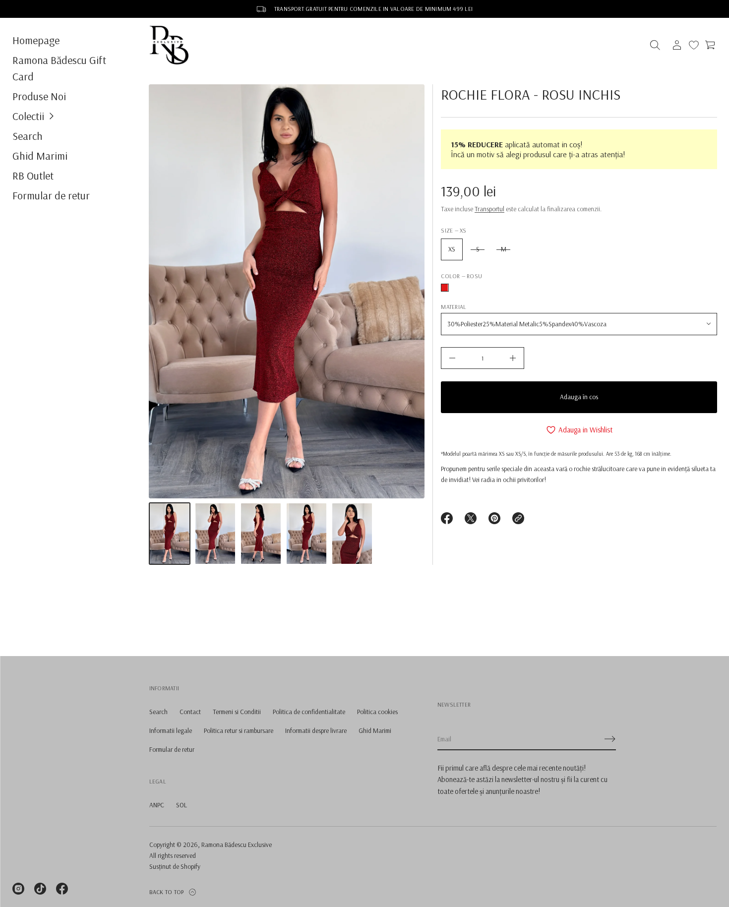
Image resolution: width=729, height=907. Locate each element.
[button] (68, 116)
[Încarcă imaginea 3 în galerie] (261, 533)
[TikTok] (40, 889)
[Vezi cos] (711, 45)
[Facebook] (62, 889)
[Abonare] (610, 739)
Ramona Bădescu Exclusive (236, 844)
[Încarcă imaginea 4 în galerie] (306, 533)
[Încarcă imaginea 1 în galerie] (169, 533)
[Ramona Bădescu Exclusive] (169, 45)
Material (453, 306)
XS (451, 249)
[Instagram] (18, 889)
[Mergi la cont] (677, 45)
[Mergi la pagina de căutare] (655, 45)
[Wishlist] (694, 45)
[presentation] (287, 291)
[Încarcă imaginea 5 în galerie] (352, 533)
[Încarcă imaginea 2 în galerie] (215, 533)
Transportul (489, 209)
